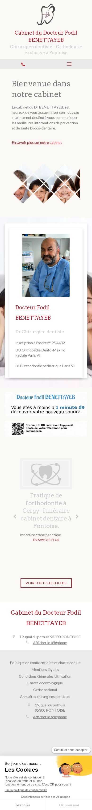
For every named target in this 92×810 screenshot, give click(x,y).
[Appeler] (23, 64)
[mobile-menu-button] (69, 64)
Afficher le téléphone (50, 642)
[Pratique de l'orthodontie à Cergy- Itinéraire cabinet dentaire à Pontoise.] (46, 473)
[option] (46, 501)
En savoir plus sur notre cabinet (37, 142)
